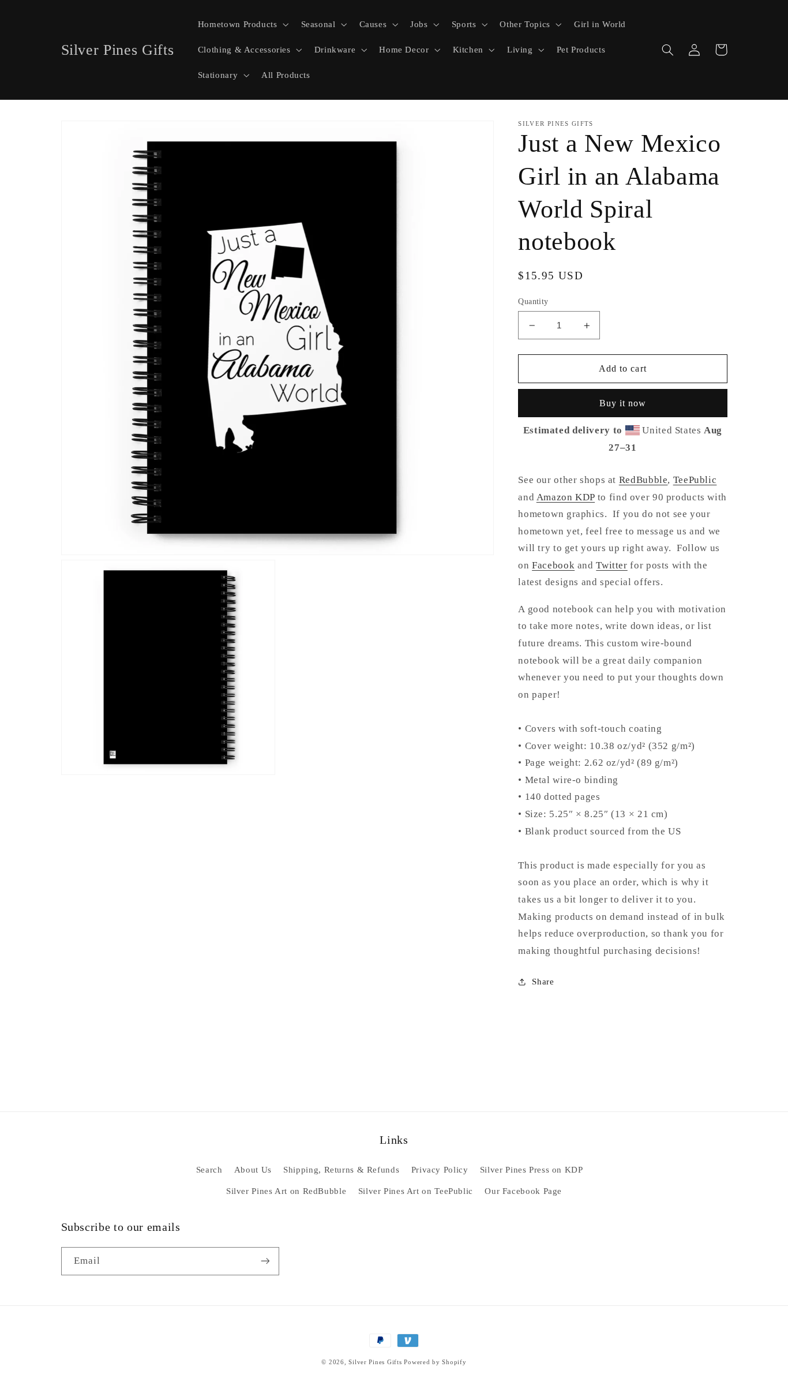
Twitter (611, 565)
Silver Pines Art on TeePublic (415, 1191)
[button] (242, 24)
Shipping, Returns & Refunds (341, 1169)
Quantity (533, 301)
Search (209, 1169)
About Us (253, 1169)
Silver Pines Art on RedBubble (286, 1191)
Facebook (553, 565)
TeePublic (695, 479)
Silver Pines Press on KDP (531, 1169)
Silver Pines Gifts (374, 1362)
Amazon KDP (565, 497)
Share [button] (543, 981)
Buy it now (623, 403)
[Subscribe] (265, 1261)
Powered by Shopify (435, 1362)
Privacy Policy (439, 1169)
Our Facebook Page (523, 1191)
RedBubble (643, 479)
